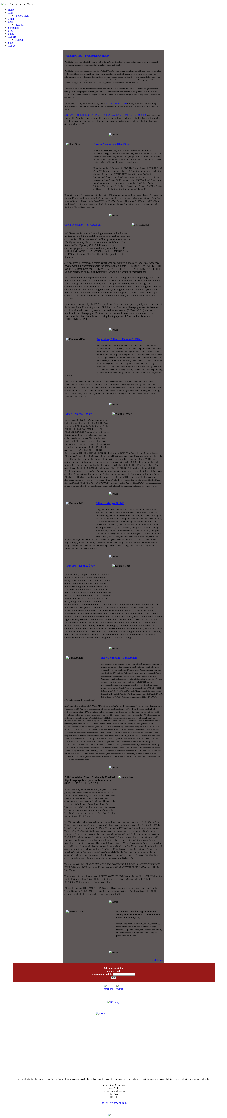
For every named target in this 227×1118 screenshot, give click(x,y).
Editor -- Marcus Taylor (78, 413)
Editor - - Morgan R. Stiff (110, 503)
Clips (10, 12)
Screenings (13, 27)
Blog (10, 30)
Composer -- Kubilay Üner (79, 565)
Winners (19, 39)
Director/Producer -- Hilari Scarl (111, 144)
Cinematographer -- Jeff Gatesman (82, 224)
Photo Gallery (22, 15)
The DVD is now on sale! (113, 1102)
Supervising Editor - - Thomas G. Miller (119, 339)
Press (10, 21)
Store (10, 42)
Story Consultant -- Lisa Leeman (119, 657)
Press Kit (19, 24)
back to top (157, 960)
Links (11, 33)
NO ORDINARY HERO (116, 103)
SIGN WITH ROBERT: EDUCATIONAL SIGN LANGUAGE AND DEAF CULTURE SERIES (105, 115)
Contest (12, 36)
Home (11, 9)
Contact (12, 45)
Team (11, 18)
